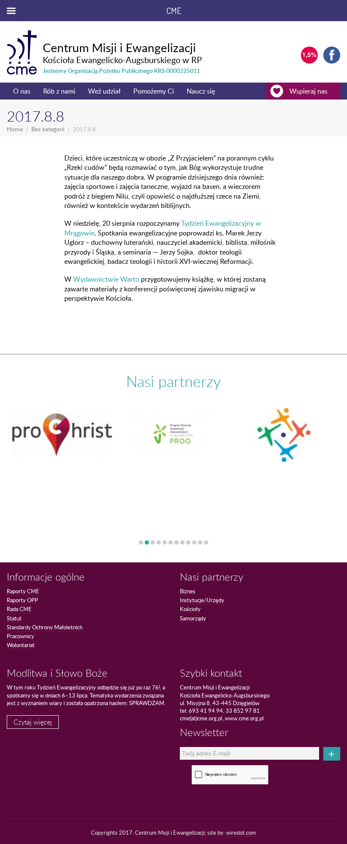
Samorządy (193, 618)
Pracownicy (20, 636)
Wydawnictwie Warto (106, 279)
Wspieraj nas (308, 91)
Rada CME (19, 609)
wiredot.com (241, 832)
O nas (21, 91)
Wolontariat (21, 645)
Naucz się (201, 91)
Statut (14, 618)
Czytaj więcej (33, 722)
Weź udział (104, 91)
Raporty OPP (22, 600)
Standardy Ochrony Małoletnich (45, 627)
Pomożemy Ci (153, 91)
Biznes (188, 591)
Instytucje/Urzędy (202, 600)
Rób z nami (59, 91)
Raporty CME (23, 591)
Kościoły (190, 609)
